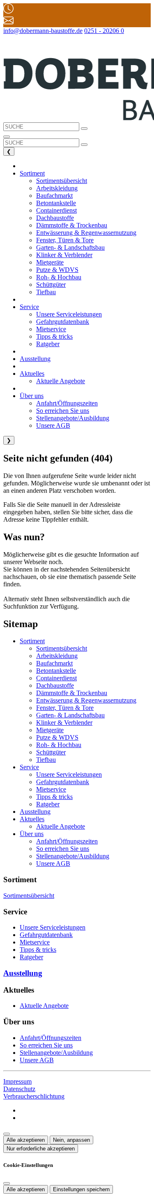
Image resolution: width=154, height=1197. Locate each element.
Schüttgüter (51, 752)
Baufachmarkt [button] (54, 195)
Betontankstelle (56, 670)
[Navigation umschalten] (6, 137)
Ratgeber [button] (48, 343)
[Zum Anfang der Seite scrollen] (6, 1134)
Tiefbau (46, 759)
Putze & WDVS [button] (57, 269)
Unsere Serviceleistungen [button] (69, 314)
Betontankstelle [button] (56, 202)
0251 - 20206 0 (104, 30)
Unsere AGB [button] (53, 425)
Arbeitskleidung (57, 655)
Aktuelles (32, 818)
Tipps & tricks (54, 796)
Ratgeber (48, 804)
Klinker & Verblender (64, 722)
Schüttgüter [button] (51, 284)
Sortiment (32, 640)
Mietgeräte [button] (50, 262)
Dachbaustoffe (55, 685)
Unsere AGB (53, 863)
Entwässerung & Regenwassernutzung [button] (86, 232)
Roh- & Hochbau (58, 744)
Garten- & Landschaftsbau (70, 715)
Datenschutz (19, 1088)
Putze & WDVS (57, 737)
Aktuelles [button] (32, 373)
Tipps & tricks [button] (54, 336)
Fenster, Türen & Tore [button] (65, 240)
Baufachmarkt (54, 663)
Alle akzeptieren (26, 1140)
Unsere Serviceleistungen (69, 774)
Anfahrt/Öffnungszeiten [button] (67, 403)
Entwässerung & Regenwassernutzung (86, 700)
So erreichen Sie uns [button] (62, 410)
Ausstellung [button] (35, 358)
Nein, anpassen (71, 1140)
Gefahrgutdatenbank (62, 781)
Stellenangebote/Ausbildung (72, 856)
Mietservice (51, 789)
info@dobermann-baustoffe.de (43, 30)
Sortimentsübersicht (61, 648)
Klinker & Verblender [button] (64, 254)
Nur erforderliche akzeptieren (41, 1148)
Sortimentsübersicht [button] (61, 180)
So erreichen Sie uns (62, 848)
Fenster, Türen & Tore (65, 707)
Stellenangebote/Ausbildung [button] (72, 418)
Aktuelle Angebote (60, 826)
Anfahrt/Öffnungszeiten (67, 841)
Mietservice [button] (51, 329)
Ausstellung (35, 811)
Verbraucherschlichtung (33, 1096)
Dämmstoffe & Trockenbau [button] (71, 225)
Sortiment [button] (32, 173)
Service (29, 767)
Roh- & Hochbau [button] (58, 277)
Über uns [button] (32, 395)
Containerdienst (56, 678)
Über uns (32, 833)
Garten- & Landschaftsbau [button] (70, 247)
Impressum (17, 1081)
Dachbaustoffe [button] (55, 217)
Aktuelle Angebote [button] (60, 380)
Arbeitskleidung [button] (57, 188)
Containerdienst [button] (56, 210)
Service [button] (29, 306)
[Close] (6, 1183)
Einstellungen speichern (81, 1189)
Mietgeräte (50, 729)
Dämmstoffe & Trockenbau (71, 692)
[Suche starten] (84, 128)
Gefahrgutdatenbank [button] (62, 321)
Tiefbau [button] (46, 291)
